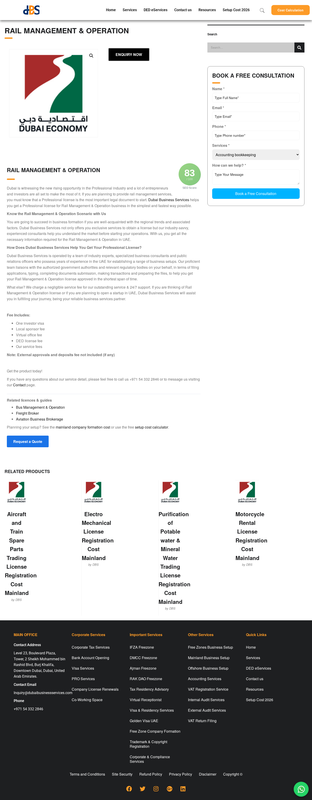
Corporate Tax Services (91, 647)
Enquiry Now (129, 54)
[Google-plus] (169, 788)
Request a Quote (27, 441)
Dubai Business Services (168, 199)
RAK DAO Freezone (146, 678)
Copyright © (233, 774)
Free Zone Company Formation (155, 731)
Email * (218, 107)
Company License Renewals (95, 689)
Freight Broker (27, 413)
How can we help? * (229, 165)
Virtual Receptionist (145, 699)
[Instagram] (156, 788)
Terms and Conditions (87, 774)
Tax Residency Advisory (149, 689)
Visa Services (83, 668)
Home (111, 10)
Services (130, 10)
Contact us (183, 10)
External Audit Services (207, 710)
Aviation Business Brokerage (39, 419)
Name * (218, 88)
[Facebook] (129, 788)
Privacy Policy (180, 774)
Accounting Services (204, 678)
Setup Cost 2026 (236, 10)
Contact (19, 384)
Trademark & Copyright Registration (148, 744)
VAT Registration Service (208, 689)
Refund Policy (150, 774)
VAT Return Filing (202, 720)
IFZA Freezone (142, 647)
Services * (221, 145)
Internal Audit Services (206, 699)
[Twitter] (142, 788)
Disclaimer (207, 774)
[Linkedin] (183, 788)
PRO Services (83, 678)
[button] (290, 10)
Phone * (219, 126)
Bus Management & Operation (40, 407)
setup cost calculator (151, 427)
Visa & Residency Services (152, 710)
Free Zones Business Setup (210, 647)
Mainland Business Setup (209, 657)
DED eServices (155, 10)
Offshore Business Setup (208, 668)
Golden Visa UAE (144, 720)
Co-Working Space (87, 699)
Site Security (122, 774)
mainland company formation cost (83, 427)
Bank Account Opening (90, 657)
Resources (207, 10)
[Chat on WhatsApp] (301, 789)
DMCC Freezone (143, 657)
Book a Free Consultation (255, 193)
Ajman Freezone (143, 668)
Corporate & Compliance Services (150, 759)
